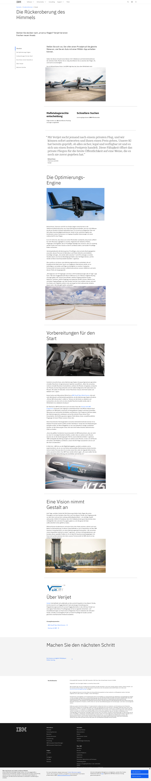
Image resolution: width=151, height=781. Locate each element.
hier (102, 773)
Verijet (48, 603)
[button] (132, 2)
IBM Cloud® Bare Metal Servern (81, 395)
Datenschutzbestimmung (64, 775)
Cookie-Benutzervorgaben (74, 772)
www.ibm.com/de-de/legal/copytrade (78, 689)
